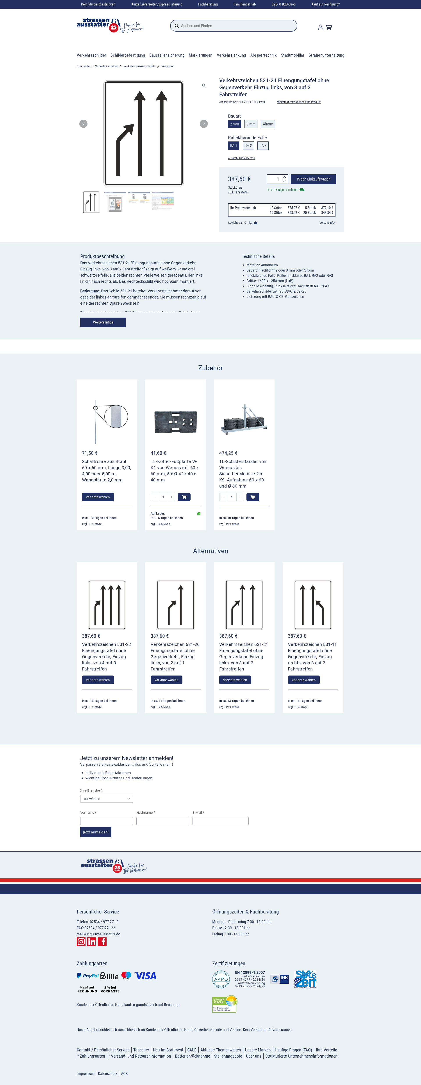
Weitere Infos (103, 322)
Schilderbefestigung (128, 55)
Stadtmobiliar (292, 55)
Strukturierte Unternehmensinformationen (301, 1056)
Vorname (88, 812)
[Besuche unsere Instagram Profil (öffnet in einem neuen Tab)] (81, 941)
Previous (83, 125)
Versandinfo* (327, 222)
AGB (124, 1073)
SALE (191, 1050)
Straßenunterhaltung (326, 55)
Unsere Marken (258, 1050)
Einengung (167, 66)
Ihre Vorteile (326, 1050)
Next (204, 125)
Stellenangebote (228, 1056)
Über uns (253, 1056)
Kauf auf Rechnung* (325, 4)
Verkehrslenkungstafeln (139, 66)
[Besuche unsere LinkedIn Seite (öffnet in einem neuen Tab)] (91, 941)
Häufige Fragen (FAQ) (293, 1050)
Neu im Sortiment (168, 1050)
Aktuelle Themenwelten (220, 1050)
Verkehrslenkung (231, 55)
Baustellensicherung (166, 55)
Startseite (83, 66)
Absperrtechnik (263, 55)
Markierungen (200, 55)
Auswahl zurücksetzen (241, 158)
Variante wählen (98, 497)
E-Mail (199, 812)
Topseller (141, 1050)
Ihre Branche (91, 790)
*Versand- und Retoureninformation (140, 1056)
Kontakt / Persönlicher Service (103, 1050)
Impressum (85, 1073)
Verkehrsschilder (91, 55)
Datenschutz (107, 1073)
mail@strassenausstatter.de (98, 934)
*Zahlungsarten (91, 1056)
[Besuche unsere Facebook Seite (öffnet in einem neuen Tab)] (102, 941)
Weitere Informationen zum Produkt (299, 102)
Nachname (145, 812)
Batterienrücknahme (192, 1056)
